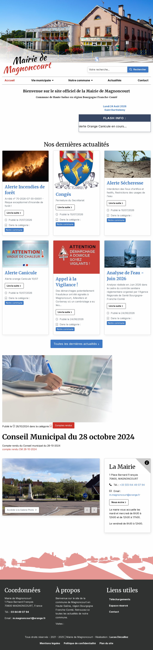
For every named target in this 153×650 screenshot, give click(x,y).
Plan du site (106, 643)
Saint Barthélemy (114, 109)
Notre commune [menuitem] (79, 80)
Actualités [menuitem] (114, 80)
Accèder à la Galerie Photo (21, 510)
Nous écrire (118, 502)
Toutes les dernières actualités (76, 344)
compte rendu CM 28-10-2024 (19, 449)
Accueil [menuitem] (10, 80)
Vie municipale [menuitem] (41, 80)
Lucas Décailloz (119, 636)
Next (94, 510)
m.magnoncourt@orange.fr (124, 494)
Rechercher (139, 69)
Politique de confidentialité (80, 643)
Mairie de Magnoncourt (25, 69)
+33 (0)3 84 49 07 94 (132, 484)
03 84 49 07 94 (20, 611)
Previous (87, 510)
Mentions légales (50, 643)
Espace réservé (118, 605)
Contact (114, 611)
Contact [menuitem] (143, 80)
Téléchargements (119, 599)
